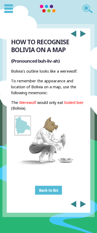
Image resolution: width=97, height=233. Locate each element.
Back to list (48, 190)
